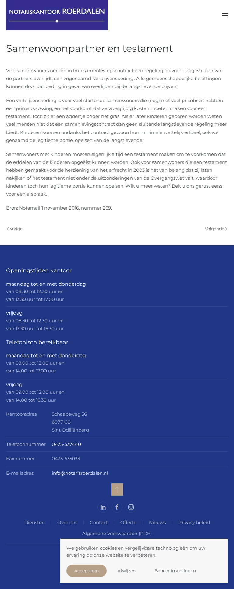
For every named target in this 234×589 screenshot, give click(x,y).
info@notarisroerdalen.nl (80, 473)
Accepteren (86, 570)
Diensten (34, 522)
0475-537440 (66, 444)
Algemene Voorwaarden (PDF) (117, 533)
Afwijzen (127, 570)
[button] (225, 15)
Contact (99, 522)
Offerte (128, 522)
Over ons (67, 522)
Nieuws (157, 522)
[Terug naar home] (57, 15)
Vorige (16, 228)
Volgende (214, 228)
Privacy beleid (194, 522)
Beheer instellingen (175, 570)
